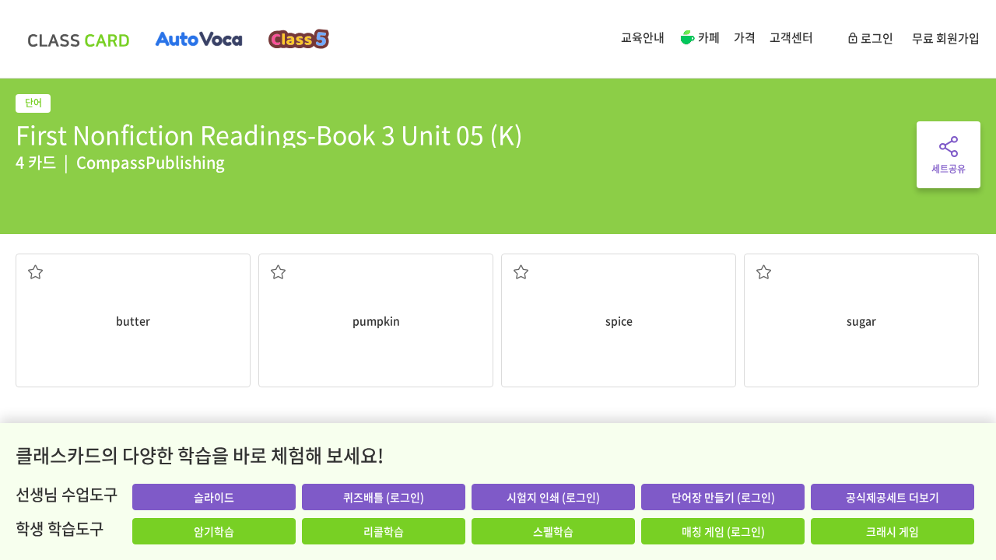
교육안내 (643, 37)
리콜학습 (383, 531)
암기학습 (214, 531)
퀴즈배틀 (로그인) (383, 497)
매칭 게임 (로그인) (723, 531)
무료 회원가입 (946, 38)
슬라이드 (214, 497)
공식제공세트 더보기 (892, 497)
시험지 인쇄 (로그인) (553, 497)
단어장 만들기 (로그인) (723, 497)
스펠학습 (553, 531)
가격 (745, 37)
